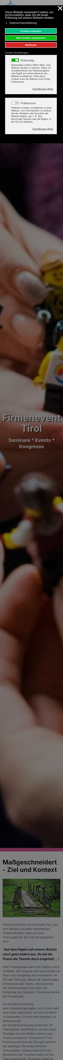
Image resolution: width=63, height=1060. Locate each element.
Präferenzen (28, 103)
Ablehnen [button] (31, 45)
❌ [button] (60, 8)
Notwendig (27, 60)
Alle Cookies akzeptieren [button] (31, 37)
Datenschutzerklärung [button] (23, 22)
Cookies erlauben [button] (30, 31)
